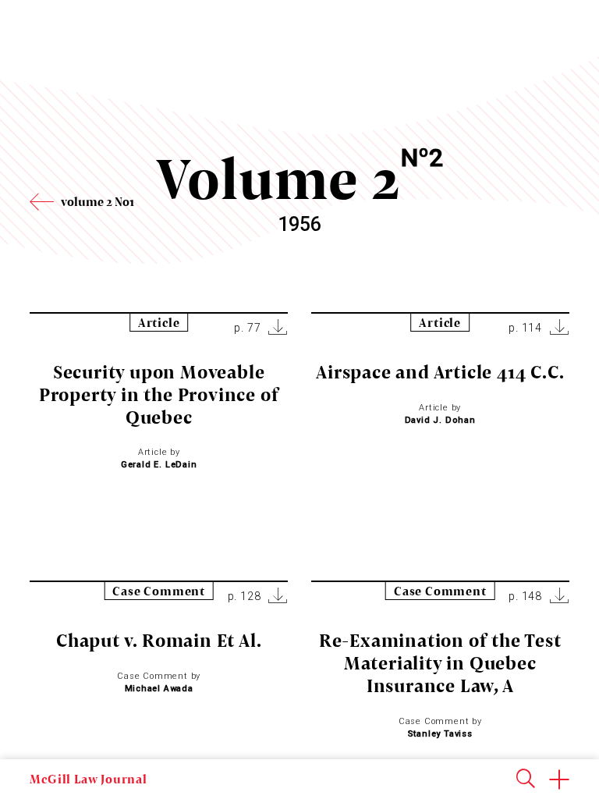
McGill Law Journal (88, 778)
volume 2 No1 (97, 201)
